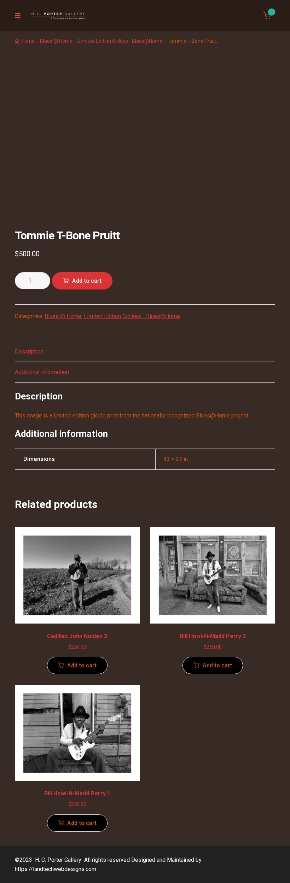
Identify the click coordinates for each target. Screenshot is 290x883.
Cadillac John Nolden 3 (77, 636)
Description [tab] (29, 351)
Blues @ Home (56, 41)
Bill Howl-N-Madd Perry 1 (77, 793)
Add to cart (87, 280)
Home (28, 41)
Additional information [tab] (42, 372)
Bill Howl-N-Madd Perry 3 (213, 636)
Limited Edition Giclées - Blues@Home (120, 41)
